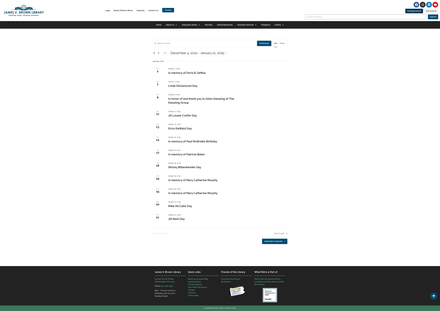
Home (158, 25)
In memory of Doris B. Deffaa (187, 73)
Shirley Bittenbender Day (184, 167)
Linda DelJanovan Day (182, 85)
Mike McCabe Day (180, 206)
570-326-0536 (167, 286)
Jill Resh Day (176, 219)
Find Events (264, 43)
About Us (170, 25)
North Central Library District (267, 279)
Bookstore (225, 282)
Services (208, 25)
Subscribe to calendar (273, 241)
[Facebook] (416, 5)
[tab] (414, 11)
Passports (265, 25)
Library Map (193, 295)
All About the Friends (230, 279)
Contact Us (153, 10)
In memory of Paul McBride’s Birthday (192, 141)
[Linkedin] (429, 5)
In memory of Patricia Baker (186, 154)
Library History (194, 282)
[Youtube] (435, 5)
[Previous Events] (154, 53)
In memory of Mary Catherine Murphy (192, 180)
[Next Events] (158, 53)
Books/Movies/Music (123, 10)
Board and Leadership (198, 279)
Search (433, 17)
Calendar (140, 10)
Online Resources (225, 25)
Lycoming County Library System (269, 282)
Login (107, 10)
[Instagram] (423, 5)
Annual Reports (195, 284)
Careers (191, 290)
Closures (192, 293)
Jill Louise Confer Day (182, 115)
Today (165, 53)
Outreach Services (245, 25)
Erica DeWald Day (180, 128)
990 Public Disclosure (197, 287)
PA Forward (259, 284)
